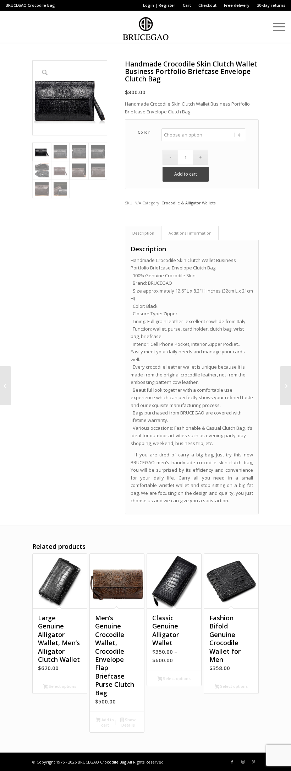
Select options (62, 686)
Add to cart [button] (107, 722)
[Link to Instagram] (242, 761)
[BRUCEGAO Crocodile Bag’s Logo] (146, 27)
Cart (187, 5)
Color (144, 132)
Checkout (207, 5)
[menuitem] (159, 5)
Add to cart (185, 174)
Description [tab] (143, 233)
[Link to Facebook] (232, 761)
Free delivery (236, 5)
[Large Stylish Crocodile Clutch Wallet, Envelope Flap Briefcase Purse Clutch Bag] (285, 385)
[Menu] (275, 27)
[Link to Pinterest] (253, 761)
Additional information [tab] (190, 233)
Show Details (128, 722)
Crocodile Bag (41, 5)
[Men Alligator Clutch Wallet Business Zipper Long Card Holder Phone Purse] (5, 385)
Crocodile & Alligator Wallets (188, 202)
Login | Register (159, 5)
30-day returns (271, 5)
